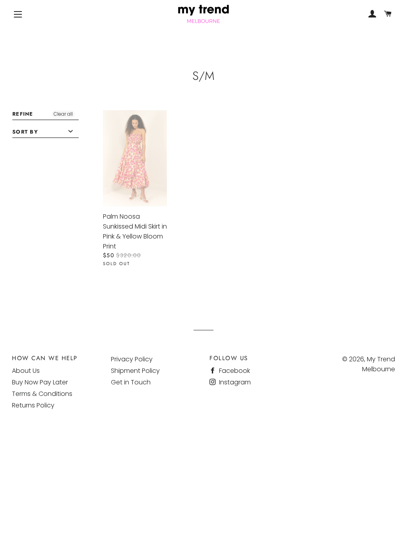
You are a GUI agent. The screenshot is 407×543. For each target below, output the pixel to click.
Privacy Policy (132, 359)
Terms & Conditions (42, 393)
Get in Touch (131, 382)
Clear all (63, 114)
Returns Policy (33, 405)
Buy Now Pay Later (40, 382)
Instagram (234, 382)
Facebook (233, 370)
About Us (26, 370)
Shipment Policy (135, 370)
